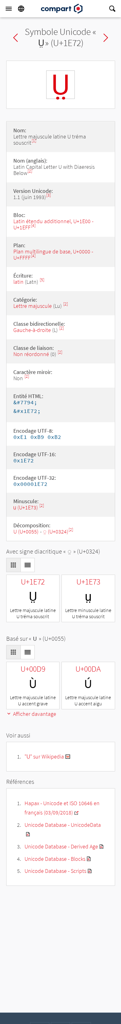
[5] (42, 280)
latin (18, 281)
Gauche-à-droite (32, 330)
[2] (30, 171)
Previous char (15, 37)
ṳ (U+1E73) (26, 507)
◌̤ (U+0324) (55, 531)
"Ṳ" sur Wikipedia (44, 756)
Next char (105, 37)
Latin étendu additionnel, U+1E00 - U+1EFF (53, 224)
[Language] (21, 8)
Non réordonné (31, 354)
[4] (33, 225)
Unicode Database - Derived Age (61, 846)
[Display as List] (27, 565)
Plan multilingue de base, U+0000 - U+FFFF (53, 254)
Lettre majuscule (32, 305)
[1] (34, 140)
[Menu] (8, 8)
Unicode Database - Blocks (55, 858)
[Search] (112, 8)
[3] (48, 195)
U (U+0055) (25, 531)
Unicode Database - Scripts (55, 870)
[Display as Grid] (13, 565)
